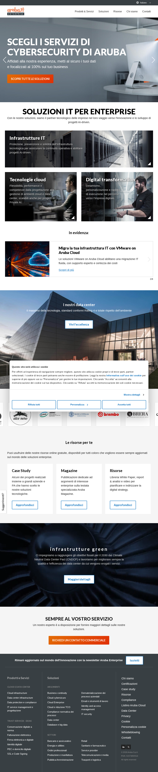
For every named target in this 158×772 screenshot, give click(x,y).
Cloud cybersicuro (56, 697)
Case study (128, 689)
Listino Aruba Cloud (133, 705)
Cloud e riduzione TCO (58, 707)
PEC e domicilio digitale (19, 749)
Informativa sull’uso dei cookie (124, 375)
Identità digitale (14, 744)
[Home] (15, 11)
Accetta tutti (124, 404)
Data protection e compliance (22, 702)
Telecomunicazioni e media (94, 755)
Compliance (128, 700)
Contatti (146, 11)
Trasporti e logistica (91, 759)
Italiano (143, 3)
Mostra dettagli (132, 394)
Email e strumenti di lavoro (94, 701)
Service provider (89, 750)
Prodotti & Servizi (84, 11)
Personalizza (77, 404)
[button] (3, 502)
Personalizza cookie (133, 726)
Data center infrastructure (20, 697)
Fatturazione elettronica (19, 735)
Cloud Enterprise (55, 702)
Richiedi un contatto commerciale (79, 640)
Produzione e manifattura (60, 755)
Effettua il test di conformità (75, 269)
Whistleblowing (130, 732)
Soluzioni (103, 11)
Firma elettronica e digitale (20, 739)
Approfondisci (25, 505)
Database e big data (57, 724)
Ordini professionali (57, 750)
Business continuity (57, 693)
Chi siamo (132, 11)
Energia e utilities (55, 745)
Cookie (125, 721)
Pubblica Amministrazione (60, 759)
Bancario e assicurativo (59, 741)
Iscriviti (134, 660)
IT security (86, 714)
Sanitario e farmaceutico (93, 745)
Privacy (126, 716)
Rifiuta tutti (34, 404)
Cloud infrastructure (17, 693)
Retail (84, 741)
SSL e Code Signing (17, 753)
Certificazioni (129, 683)
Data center (53, 720)
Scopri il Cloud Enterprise (30, 78)
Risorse (117, 11)
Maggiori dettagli (79, 579)
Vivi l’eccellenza (79, 324)
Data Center (128, 710)
